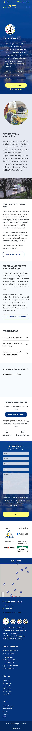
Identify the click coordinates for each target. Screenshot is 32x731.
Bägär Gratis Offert (16, 414)
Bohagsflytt (6, 680)
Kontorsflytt (7, 694)
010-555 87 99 (8, 2)
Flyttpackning (7, 691)
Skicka (16, 514)
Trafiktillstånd (7, 709)
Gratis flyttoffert (13, 254)
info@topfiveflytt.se (24, 2)
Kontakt (5, 714)
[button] (27, 6)
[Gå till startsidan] (9, 6)
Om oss (5, 711)
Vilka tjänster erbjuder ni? (12, 337)
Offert (4, 717)
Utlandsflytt (6, 686)
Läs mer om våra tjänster (16, 317)
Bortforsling (6, 688)
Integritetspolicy (16, 506)
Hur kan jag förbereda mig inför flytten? (12, 344)
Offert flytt (16, 85)
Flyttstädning (7, 683)
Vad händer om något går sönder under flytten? (12, 353)
